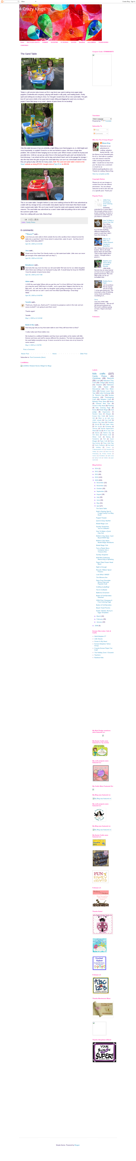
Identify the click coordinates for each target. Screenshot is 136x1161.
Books (112, 401)
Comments (99, 133)
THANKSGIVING (103, 42)
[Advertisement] (103, 100)
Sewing (111, 382)
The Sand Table (101, 508)
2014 (97, 468)
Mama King (106, 143)
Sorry (96, 299)
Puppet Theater (101, 518)
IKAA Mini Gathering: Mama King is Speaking (105, 558)
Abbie (27, 281)
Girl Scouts (98, 426)
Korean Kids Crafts (98, 416)
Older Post (83, 354)
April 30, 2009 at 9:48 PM (33, 295)
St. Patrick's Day (98, 395)
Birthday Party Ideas (99, 401)
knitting (98, 447)
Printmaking (95, 453)
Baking (108, 437)
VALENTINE (54, 42)
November (100, 485)
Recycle (110, 378)
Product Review (106, 453)
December (100, 482)
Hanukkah (109, 449)
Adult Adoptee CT (100, 636)
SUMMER (45, 42)
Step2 (23, 164)
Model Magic (103, 410)
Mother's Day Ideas (98, 422)
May (98, 503)
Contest (108, 447)
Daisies (97, 433)
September (100, 491)
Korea (94, 410)
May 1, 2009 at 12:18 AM (33, 318)
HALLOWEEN (92, 42)
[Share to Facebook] (35, 219)
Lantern (101, 451)
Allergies (108, 414)
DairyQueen (29, 265)
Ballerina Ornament (102, 592)
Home (22, 42)
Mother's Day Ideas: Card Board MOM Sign (104, 537)
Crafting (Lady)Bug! (102, 587)
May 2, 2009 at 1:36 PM (33, 345)
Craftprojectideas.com (98, 449)
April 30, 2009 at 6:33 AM (33, 244)
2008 (97, 625)
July (98, 497)
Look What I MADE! (102, 574)
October (99, 488)
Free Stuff (108, 420)
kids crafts (98, 373)
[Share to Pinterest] (37, 219)
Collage (102, 382)
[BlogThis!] (31, 219)
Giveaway (108, 426)
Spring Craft (98, 457)
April (98, 506)
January (99, 622)
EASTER (73, 42)
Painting (111, 405)
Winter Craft (96, 437)
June (98, 500)
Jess (27, 250)
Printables (111, 422)
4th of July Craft (109, 430)
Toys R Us (57, 164)
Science (94, 455)
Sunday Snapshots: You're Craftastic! (102, 527)
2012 (97, 471)
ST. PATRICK (64, 42)
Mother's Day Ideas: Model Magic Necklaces (105, 541)
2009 (97, 480)
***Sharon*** (29, 234)
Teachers (97, 655)
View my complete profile (100, 174)
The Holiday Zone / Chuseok (104, 652)
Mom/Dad (82, 42)
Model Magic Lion (102, 523)
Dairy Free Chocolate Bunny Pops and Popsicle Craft (103, 582)
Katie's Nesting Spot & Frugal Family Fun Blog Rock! (104, 513)
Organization (106, 412)
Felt (104, 439)
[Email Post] (25, 219)
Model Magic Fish (102, 545)
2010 (97, 477)
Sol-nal (97, 424)
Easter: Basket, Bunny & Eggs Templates (104, 611)
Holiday (94, 451)
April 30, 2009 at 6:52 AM (33, 258)
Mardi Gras (109, 451)
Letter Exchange (104, 393)
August (99, 494)
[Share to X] (33, 219)
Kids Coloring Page (103, 408)
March (99, 616)
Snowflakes (102, 455)
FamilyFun (95, 439)
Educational (96, 389)
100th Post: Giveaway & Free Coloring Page (107, 202)
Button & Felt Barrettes (103, 605)
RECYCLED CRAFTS (33, 42)
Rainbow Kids (98, 657)
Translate (108, 121)
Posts (97, 130)
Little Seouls (98, 639)
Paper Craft (103, 441)
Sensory (95, 428)
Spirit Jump (111, 455)
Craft (98, 380)
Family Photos (30, 222)
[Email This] (29, 219)
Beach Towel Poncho (103, 608)
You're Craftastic (100, 445)
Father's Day (107, 433)
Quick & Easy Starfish (103, 521)
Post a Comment (29, 349)
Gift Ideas (95, 435)
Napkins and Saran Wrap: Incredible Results (107, 263)
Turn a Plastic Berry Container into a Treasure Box (102, 550)
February (100, 619)
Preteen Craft (106, 435)
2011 (96, 474)
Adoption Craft (106, 399)
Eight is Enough (101, 567)
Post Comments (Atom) (38, 357)
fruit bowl (111, 445)
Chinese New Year (103, 403)
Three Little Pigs (108, 443)
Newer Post (25, 354)
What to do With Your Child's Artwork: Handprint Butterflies (108, 242)
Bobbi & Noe (30, 325)
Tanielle (28, 302)
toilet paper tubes (108, 424)
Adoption (99, 385)
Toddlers (106, 457)
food (99, 430)
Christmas (96, 378)
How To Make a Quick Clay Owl (108, 221)
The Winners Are (101, 577)
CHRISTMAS (24, 45)
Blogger (77, 1145)
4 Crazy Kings (32, 9)
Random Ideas (97, 414)
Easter (106, 387)
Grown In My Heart (98, 405)
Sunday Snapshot (102, 554)
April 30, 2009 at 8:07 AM (33, 275)
